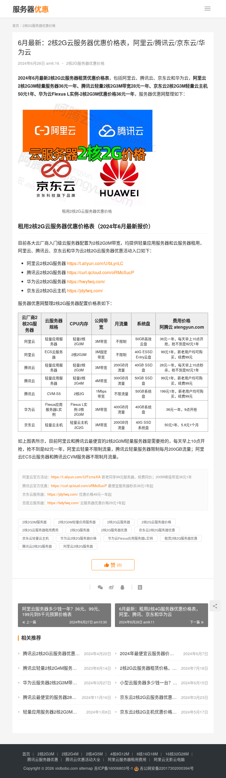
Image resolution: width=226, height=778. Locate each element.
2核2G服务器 (80, 530)
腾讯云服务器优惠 (42, 759)
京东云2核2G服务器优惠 (157, 530)
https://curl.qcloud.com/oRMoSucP (100, 272)
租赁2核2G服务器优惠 (181, 538)
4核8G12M (119, 753)
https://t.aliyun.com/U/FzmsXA (76, 476)
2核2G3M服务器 (34, 522)
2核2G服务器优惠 (114, 530)
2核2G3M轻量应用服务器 (77, 522)
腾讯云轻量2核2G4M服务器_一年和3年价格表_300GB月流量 (67, 668)
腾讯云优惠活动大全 (83, 759)
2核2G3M (45, 753)
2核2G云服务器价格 (156, 522)
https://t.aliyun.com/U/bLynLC (95, 263)
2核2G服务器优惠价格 (85, 63)
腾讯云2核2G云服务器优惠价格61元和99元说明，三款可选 (67, 653)
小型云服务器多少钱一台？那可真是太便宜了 (164, 682)
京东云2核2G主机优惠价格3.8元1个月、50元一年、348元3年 (164, 712)
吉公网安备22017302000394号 (166, 768)
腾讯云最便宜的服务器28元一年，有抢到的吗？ (67, 697)
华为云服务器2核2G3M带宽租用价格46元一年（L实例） (67, 682)
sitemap (86, 768)
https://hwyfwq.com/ (86, 281)
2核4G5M (94, 753)
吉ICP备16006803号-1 (113, 768)
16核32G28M (177, 753)
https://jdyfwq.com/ (85, 290)
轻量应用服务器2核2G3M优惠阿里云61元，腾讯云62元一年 (67, 712)
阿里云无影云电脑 (169, 759)
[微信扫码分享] (100, 587)
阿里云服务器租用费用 (127, 759)
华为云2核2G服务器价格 (78, 538)
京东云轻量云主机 (35, 538)
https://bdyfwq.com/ (63, 502)
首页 (15, 25)
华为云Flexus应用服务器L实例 (130, 538)
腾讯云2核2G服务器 (37, 546)
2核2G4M (70, 753)
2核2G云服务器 (118, 522)
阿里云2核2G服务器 (78, 546)
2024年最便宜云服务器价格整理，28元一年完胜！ (164, 653)
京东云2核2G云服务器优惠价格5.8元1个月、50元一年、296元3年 (164, 697)
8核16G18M (147, 753)
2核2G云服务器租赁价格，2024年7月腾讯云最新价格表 (164, 668)
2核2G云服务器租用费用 (40, 530)
